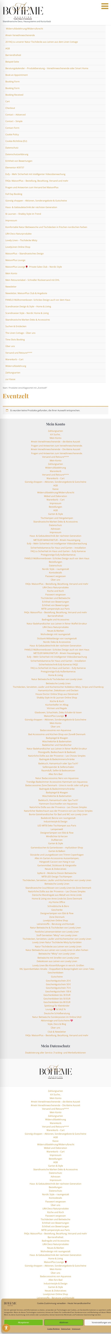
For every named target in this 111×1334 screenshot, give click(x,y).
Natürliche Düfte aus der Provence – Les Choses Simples (57, 755)
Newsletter (11, 286)
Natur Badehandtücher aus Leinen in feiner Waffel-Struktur (57, 623)
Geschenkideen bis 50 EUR (56, 998)
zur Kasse (10, 379)
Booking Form (12, 81)
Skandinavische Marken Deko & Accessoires (27, 319)
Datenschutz (66, 1329)
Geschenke (57, 909)
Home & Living (55, 675)
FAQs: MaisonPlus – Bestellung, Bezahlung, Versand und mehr (36, 180)
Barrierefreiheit (13, 55)
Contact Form (12, 127)
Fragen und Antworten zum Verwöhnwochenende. (57, 445)
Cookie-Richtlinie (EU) (16, 141)
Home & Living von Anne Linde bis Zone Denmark (57, 898)
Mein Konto (11, 273)
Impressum (76, 1329)
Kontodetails (55, 572)
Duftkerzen (57, 839)
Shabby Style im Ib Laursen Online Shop (57, 697)
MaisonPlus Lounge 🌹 (55, 715)
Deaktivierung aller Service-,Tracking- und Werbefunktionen (55, 1052)
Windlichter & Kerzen (57, 836)
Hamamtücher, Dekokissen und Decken (58, 690)
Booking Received (14, 94)
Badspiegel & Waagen (57, 737)
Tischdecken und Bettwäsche (55, 598)
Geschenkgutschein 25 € (58, 980)
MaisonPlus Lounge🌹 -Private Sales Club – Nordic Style (33, 266)
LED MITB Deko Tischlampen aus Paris (56, 825)
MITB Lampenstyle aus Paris (55, 608)
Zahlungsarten (12, 372)
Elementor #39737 (14, 167)
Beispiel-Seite (12, 61)
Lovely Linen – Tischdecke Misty (21, 240)
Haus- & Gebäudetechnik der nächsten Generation (31, 207)
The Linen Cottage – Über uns (20, 332)
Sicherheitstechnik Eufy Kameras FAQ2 (58, 664)
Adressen (55, 528)
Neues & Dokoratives (55, 868)
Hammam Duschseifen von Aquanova (58, 803)
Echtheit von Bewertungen (18, 160)
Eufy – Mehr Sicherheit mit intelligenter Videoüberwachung (35, 174)
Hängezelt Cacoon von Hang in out (57, 861)
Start (5, 387)
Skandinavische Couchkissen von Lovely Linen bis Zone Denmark (58, 887)
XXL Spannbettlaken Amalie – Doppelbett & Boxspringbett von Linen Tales (56, 968)
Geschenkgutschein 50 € (58, 984)
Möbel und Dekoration (55, 496)
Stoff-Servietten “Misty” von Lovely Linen (56, 935)
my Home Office (57, 902)
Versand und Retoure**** (18, 352)
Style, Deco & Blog (57, 1024)
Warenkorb (55, 471)
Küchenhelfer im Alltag (56, 704)
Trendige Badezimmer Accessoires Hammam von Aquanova (56, 781)
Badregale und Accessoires (55, 619)
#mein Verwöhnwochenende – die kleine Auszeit (55, 441)
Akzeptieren (23, 1322)
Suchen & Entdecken (15, 326)
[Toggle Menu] (105, 6)
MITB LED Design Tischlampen (57, 876)
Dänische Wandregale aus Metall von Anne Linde (57, 894)
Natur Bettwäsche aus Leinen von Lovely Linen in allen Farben (57, 950)
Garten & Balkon (56, 851)
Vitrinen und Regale (57, 708)
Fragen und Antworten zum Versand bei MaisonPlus (31, 187)
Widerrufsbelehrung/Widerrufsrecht (24, 28)
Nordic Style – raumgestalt (55, 569)
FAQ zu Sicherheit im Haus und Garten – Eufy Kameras (58, 551)
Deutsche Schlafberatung (57, 1013)
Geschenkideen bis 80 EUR (56, 1002)
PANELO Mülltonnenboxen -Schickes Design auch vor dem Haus (37, 299)
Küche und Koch (55, 590)
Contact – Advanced (15, 114)
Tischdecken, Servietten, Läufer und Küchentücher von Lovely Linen (57, 880)
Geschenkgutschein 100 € (58, 991)
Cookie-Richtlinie (53, 1329)
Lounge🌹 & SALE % (55, 1009)
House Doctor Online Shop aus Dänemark (56, 694)
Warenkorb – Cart (14, 359)
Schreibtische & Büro (58, 906)
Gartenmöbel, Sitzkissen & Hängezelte (56, 865)
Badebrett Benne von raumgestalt (58, 818)
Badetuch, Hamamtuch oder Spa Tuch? (58, 763)
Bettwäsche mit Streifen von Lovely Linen (58, 957)
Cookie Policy (12, 134)
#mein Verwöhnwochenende (20, 35)
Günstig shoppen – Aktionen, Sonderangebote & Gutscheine (36, 200)
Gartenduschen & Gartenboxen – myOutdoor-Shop (57, 847)
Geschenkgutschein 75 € (58, 987)
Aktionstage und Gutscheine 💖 (57, 1020)
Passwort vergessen (55, 576)
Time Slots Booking (15, 339)
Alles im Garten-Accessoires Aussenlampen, (57, 858)
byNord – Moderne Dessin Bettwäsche (56, 873)
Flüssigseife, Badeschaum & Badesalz (57, 752)
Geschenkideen (55, 972)
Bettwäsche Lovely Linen (58, 683)
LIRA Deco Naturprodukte (18, 233)
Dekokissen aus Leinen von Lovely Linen (57, 961)
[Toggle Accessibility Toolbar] (6, 1328)
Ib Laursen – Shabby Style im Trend (23, 213)
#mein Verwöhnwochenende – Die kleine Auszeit (55, 449)
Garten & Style (55, 513)
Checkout (10, 108)
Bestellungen (55, 506)
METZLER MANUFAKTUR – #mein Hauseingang (56, 540)
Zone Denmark (56, 916)
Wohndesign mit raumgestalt (55, 634)
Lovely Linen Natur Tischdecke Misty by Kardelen (57, 942)
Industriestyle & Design (55, 821)
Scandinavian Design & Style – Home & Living (28, 306)
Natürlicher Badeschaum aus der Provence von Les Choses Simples (58, 810)
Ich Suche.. (55, 434)
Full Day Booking (13, 194)
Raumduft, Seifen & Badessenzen (58, 770)
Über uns (10, 346)
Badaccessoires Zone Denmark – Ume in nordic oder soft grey (56, 785)
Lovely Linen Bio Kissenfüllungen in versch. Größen (58, 965)
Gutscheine (57, 976)
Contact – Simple (13, 121)
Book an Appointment (16, 74)
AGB (7, 48)
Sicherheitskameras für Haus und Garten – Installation (58, 547)
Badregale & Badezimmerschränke (57, 759)
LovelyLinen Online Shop (17, 246)
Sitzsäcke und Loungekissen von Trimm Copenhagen (57, 854)
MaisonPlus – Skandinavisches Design (24, 253)
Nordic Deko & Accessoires (57, 641)
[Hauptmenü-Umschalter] (106, 12)
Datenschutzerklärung (16, 154)
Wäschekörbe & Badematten (56, 741)
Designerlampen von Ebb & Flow (56, 832)
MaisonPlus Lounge (15, 260)
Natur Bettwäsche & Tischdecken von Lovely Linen (56, 679)
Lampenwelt (57, 829)
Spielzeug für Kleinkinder (57, 1005)
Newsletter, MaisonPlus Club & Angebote (26, 293)
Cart (7, 101)
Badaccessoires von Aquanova (55, 730)
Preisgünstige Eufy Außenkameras (58, 554)
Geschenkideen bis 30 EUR (56, 995)
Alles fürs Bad (55, 774)
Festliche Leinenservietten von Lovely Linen (57, 931)
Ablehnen (63, 1322)
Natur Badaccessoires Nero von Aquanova (57, 778)
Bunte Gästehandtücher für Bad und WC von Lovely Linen (58, 814)
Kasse (55, 489)
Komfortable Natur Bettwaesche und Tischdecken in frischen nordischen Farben (46, 227)
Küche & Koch (57, 701)
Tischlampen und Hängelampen (57, 518)
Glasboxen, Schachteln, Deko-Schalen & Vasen (58, 712)
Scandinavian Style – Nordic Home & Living (27, 313)
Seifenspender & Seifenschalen (58, 766)
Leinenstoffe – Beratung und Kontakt (55, 923)
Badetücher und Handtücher (57, 744)
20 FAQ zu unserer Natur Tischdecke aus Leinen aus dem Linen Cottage (41, 41)
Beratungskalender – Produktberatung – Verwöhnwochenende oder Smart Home (46, 68)
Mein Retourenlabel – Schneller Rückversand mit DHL (32, 280)
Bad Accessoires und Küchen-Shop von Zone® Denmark (56, 734)
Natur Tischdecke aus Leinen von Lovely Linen (58, 946)
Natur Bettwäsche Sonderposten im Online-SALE (56, 1017)
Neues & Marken (55, 630)
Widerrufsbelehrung (15, 366)
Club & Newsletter (57, 1031)
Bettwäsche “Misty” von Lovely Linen (57, 953)
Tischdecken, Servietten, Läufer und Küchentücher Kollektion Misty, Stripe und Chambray (58, 686)
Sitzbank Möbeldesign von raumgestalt (57, 638)
